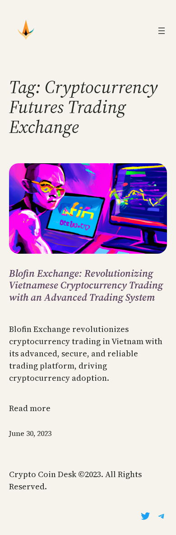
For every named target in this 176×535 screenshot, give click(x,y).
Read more (30, 408)
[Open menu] (161, 30)
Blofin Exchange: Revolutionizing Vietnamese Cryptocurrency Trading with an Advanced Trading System (86, 285)
